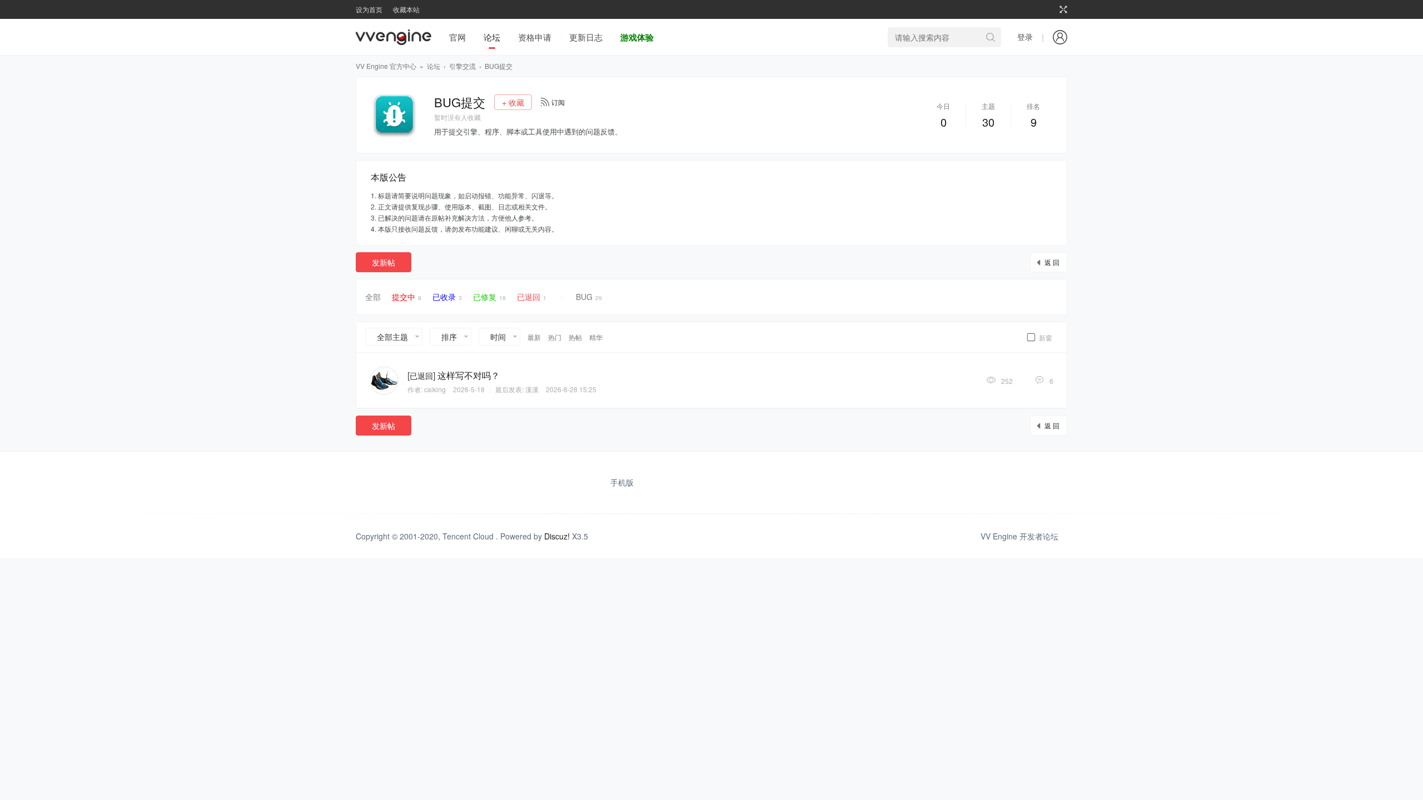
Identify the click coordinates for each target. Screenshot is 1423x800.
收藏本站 (406, 9)
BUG (589, 296)
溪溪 (532, 389)
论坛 (492, 37)
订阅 (558, 102)
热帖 (575, 337)
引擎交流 (462, 66)
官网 (457, 37)
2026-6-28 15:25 (571, 389)
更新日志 (586, 37)
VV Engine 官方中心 (386, 66)
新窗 (1045, 337)
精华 (596, 337)
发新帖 (383, 262)
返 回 (1051, 262)
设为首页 (369, 9)
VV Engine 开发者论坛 (1019, 536)
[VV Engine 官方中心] (393, 37)
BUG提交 (499, 66)
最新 (534, 337)
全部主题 (392, 336)
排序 (449, 336)
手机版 (622, 482)
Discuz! (557, 536)
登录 (1025, 36)
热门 (554, 337)
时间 (498, 336)
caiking (435, 389)
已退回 (531, 296)
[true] (990, 37)
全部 (373, 296)
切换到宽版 (1063, 9)
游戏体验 (637, 37)
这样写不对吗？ (468, 375)
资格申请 (534, 37)
